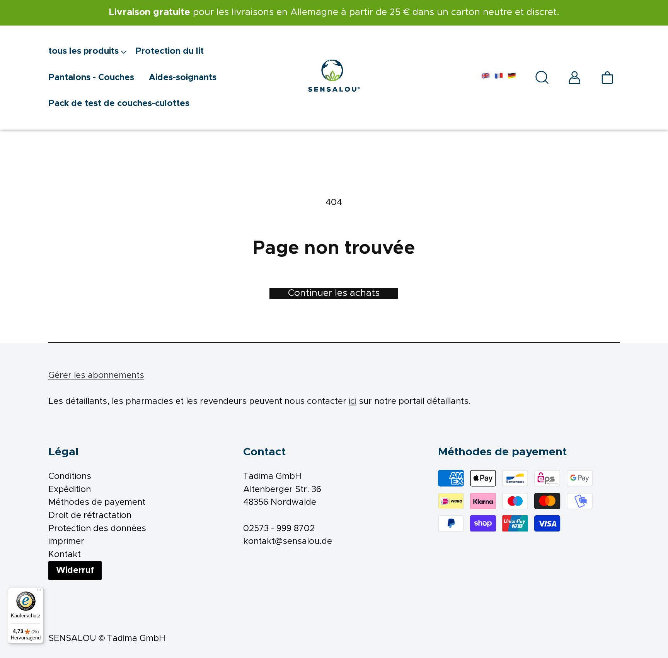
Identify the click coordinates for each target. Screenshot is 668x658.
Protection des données (97, 528)
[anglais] (485, 77)
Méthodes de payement (96, 502)
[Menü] (39, 591)
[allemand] (511, 77)
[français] (498, 77)
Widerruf (75, 570)
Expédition (69, 489)
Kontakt (64, 554)
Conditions (69, 476)
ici (352, 401)
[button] (91, 51)
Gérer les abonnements (96, 375)
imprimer (66, 541)
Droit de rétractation (89, 515)
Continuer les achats (334, 293)
